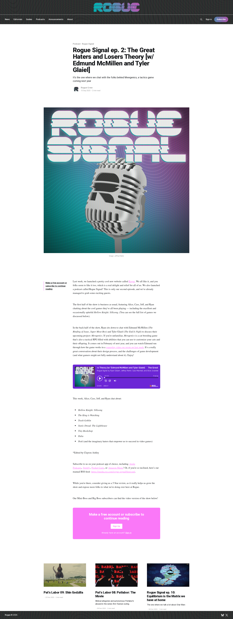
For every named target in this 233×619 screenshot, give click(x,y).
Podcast (76, 44)
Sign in (209, 19)
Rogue (132, 281)
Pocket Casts (98, 467)
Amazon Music (115, 467)
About (70, 19)
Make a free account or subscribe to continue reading (56, 286)
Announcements (56, 19)
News (7, 19)
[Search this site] (201, 19)
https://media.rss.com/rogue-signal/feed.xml (113, 471)
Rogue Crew (87, 87)
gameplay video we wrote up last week (125, 347)
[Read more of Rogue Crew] (76, 89)
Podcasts (40, 19)
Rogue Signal (88, 44)
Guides (29, 19)
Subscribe (221, 19)
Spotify (86, 467)
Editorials (18, 19)
